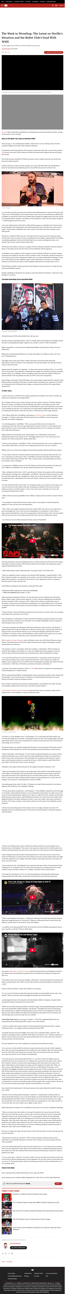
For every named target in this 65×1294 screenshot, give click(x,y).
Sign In (61, 5)
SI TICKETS (28, 1)
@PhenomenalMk (7, 590)
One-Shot (32, 668)
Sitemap (26, 1276)
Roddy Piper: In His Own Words (18, 971)
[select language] (56, 5)
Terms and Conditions (51, 1273)
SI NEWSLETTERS (19, 1)
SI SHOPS (42, 1)
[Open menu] (2, 5)
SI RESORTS (35, 1)
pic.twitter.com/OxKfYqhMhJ (28, 590)
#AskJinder (16, 590)
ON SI (2, 1)
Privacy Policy (11, 1273)
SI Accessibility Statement (15, 1276)
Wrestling (9, 1261)
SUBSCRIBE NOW (51, 1)
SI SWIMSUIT (9, 1)
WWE (3, 152)
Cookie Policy (27, 1273)
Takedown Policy (38, 1273)
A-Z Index (36, 1276)
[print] (12, 1253)
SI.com (4, 132)
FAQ (47, 1276)
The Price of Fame (40, 415)
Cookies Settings (12, 1278)
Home (3, 1261)
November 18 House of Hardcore (14, 640)
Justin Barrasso (6, 49)
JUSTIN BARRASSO (15, 1243)
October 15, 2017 (24, 592)
